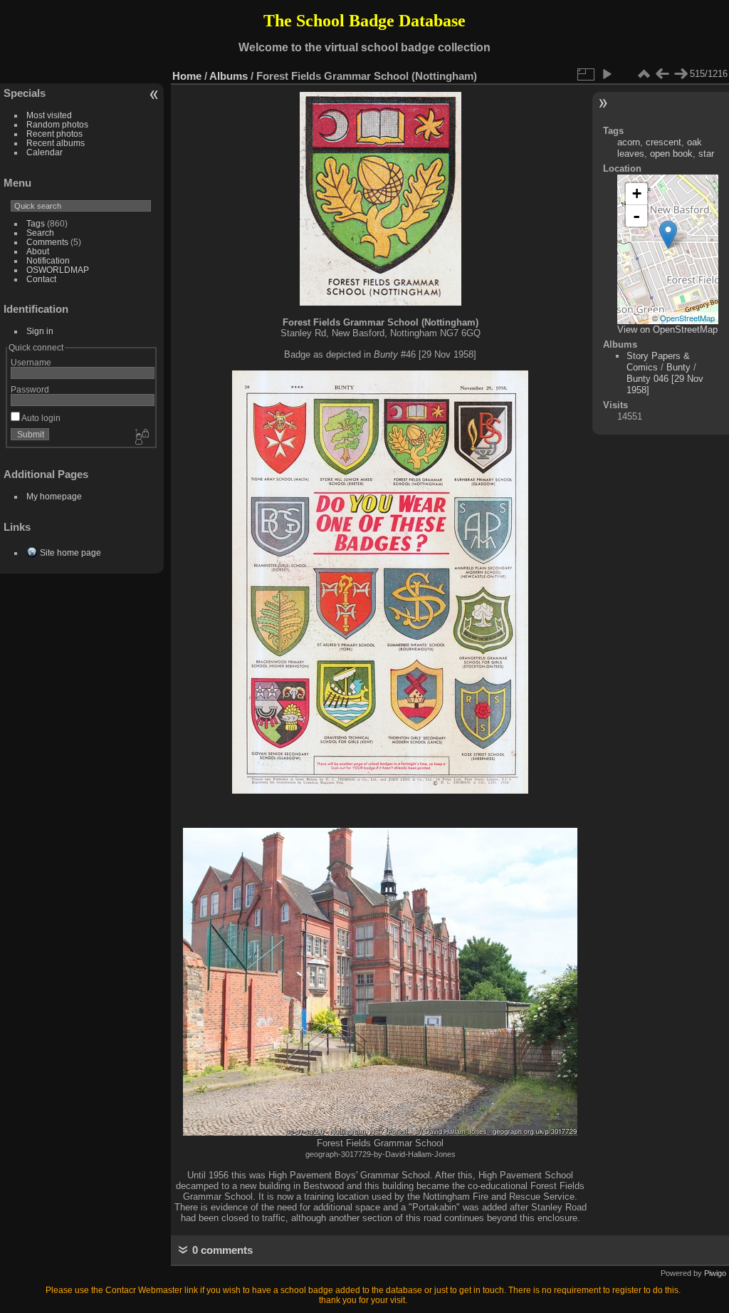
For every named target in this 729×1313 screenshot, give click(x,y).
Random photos (57, 124)
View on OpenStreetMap (667, 329)
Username (31, 362)
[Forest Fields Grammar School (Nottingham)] (668, 234)
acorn (628, 142)
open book (671, 153)
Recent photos (54, 133)
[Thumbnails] (643, 74)
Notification (48, 260)
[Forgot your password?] (141, 437)
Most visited (49, 115)
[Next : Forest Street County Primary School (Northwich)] (680, 74)
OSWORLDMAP (57, 269)
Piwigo (715, 1273)
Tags (35, 223)
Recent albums (55, 142)
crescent (663, 142)
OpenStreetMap (687, 317)
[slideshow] (606, 74)
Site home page (70, 552)
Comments (47, 241)
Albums (228, 76)
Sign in (39, 331)
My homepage (54, 496)
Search (40, 232)
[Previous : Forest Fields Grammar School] (662, 74)
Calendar (44, 152)
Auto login (40, 417)
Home (186, 76)
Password (30, 389)
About (37, 251)
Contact (41, 279)
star (706, 153)
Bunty (678, 367)
